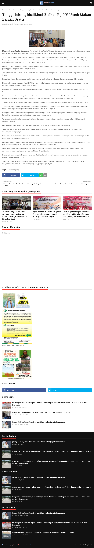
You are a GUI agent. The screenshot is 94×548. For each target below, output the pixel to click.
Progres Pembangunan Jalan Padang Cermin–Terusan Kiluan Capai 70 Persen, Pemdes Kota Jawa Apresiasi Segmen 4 (51, 462)
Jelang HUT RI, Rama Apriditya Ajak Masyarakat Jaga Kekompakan (38, 422)
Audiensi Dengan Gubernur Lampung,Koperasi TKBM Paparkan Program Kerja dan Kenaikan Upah (14, 215)
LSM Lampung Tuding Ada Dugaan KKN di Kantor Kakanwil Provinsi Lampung (43, 533)
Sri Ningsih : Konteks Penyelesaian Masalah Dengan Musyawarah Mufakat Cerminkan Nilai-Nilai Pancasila (50, 404)
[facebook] (24, 390)
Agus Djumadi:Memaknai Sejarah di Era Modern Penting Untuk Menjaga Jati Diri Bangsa (47, 214)
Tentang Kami (87, 545)
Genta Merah (17, 545)
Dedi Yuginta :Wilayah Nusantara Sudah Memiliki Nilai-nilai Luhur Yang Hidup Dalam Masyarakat (76, 214)
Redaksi (78, 545)
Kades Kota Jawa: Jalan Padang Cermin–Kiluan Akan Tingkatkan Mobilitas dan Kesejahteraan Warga (51, 452)
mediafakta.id (8, 24)
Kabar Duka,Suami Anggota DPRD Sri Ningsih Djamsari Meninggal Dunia (41, 412)
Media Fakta (6, 545)
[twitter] (70, 390)
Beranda (5, 10)
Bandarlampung (14, 10)
